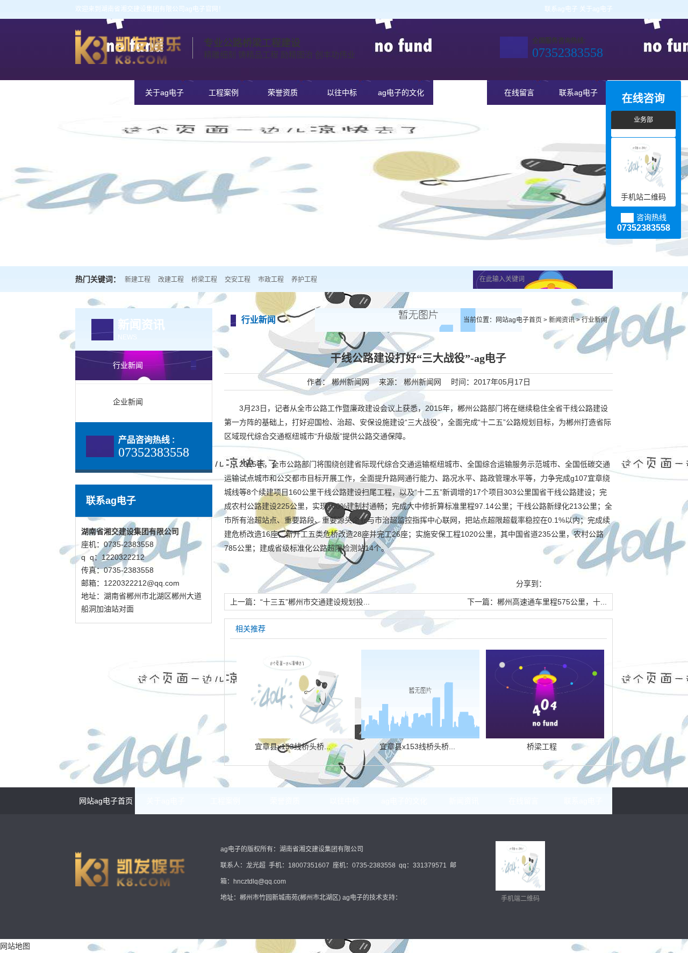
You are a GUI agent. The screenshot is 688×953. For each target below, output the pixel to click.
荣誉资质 (283, 92)
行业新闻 (128, 365)
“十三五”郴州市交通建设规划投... (315, 602)
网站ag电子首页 (105, 92)
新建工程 (137, 279)
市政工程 (271, 279)
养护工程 (304, 279)
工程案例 (224, 92)
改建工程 (171, 279)
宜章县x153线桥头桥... (293, 746)
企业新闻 (128, 401)
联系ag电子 (561, 9)
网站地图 (15, 946)
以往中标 (342, 92)
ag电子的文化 (401, 92)
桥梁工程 (204, 279)
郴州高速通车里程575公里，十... (552, 602)
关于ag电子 (596, 9)
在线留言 (519, 92)
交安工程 (237, 279)
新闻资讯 (460, 92)
